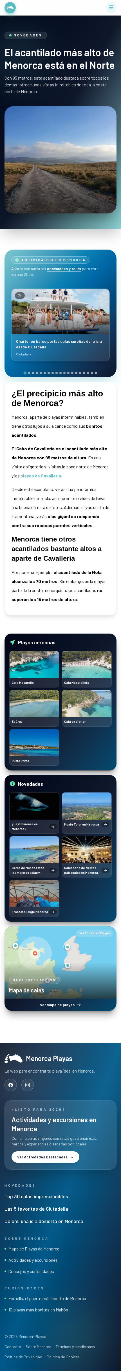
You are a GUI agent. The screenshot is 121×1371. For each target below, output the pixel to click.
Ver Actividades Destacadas (45, 1156)
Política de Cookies (63, 1356)
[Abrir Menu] (111, 7)
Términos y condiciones (75, 1346)
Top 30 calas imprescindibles (36, 1196)
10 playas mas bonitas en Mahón (38, 1309)
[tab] (24, 372)
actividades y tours (64, 268)
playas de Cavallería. (41, 475)
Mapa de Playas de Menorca (33, 1248)
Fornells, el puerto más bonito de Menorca (47, 1298)
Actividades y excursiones (33, 1260)
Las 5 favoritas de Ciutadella (36, 1209)
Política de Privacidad (23, 1356)
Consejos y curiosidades (31, 1271)
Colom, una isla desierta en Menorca (44, 1221)
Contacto (13, 1346)
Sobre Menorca (38, 1346)
